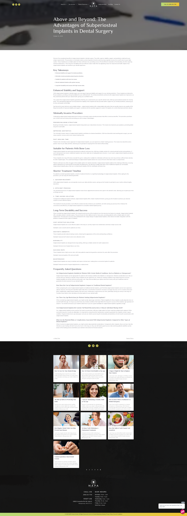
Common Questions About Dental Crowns (64, 457)
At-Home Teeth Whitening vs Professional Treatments (90, 429)
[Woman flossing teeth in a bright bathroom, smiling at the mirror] (66, 362)
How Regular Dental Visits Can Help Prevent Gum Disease (65, 429)
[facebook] (13, 5)
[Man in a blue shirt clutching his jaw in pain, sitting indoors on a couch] (121, 391)
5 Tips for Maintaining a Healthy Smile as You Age (93, 400)
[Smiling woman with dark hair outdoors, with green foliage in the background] (93, 391)
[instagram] (19, 5)
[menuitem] (64, 4)
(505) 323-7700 (87, 494)
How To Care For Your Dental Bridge (65, 371)
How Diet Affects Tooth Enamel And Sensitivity (119, 429)
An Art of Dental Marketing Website (97, 514)
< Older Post (56, 338)
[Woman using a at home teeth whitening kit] (93, 419)
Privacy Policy (109, 514)
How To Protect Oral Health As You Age (93, 371)
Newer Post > (130, 338)
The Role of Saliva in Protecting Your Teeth (65, 400)
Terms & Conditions (117, 514)
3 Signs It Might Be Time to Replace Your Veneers (119, 372)
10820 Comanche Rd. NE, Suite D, (82, 501)
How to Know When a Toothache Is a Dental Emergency (120, 400)
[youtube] (16, 5)
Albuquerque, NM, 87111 (85, 503)
